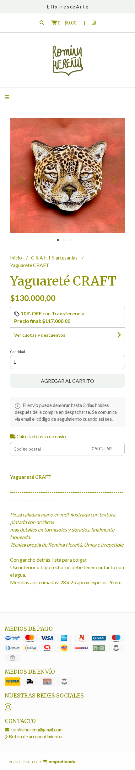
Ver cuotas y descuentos (39, 335)
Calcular (102, 448)
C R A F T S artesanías (54, 257)
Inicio (16, 257)
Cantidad (17, 352)
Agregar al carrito (67, 381)
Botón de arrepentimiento (35, 736)
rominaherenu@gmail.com (36, 729)
